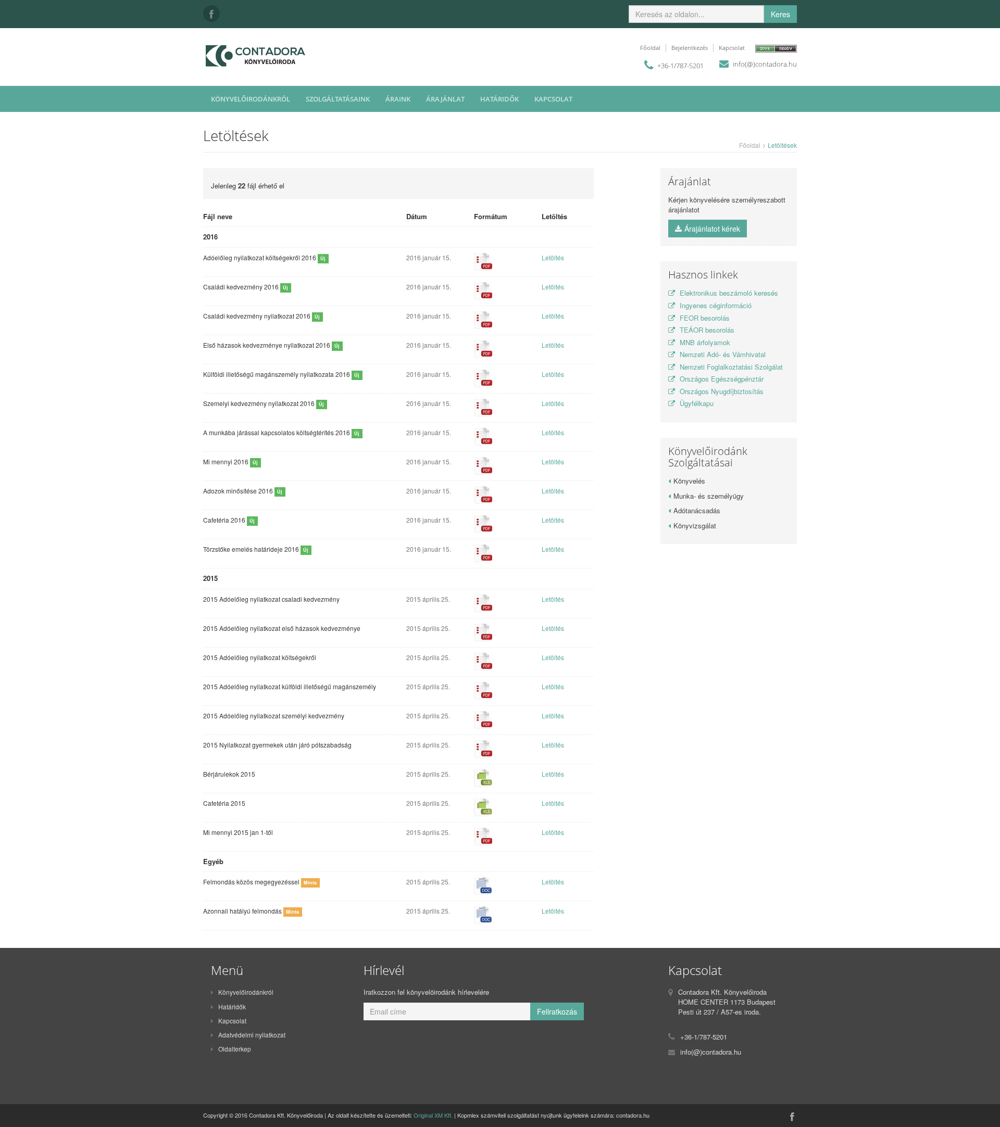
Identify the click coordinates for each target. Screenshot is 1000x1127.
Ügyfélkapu (696, 403)
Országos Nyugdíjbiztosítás (721, 391)
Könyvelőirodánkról (250, 99)
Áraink (397, 99)
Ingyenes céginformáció (715, 305)
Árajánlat (445, 99)
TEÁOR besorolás (706, 330)
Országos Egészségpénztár (721, 379)
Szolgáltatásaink (338, 99)
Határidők (499, 99)
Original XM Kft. (433, 1115)
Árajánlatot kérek (712, 228)
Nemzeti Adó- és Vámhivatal (722, 354)
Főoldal (650, 48)
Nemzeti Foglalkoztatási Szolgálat (730, 367)
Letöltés (553, 257)
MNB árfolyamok (704, 342)
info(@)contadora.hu (765, 64)
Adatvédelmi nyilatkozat (251, 1034)
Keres (780, 14)
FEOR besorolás (704, 318)
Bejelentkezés (689, 48)
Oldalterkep (234, 1048)
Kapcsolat (732, 48)
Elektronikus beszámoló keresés (728, 293)
